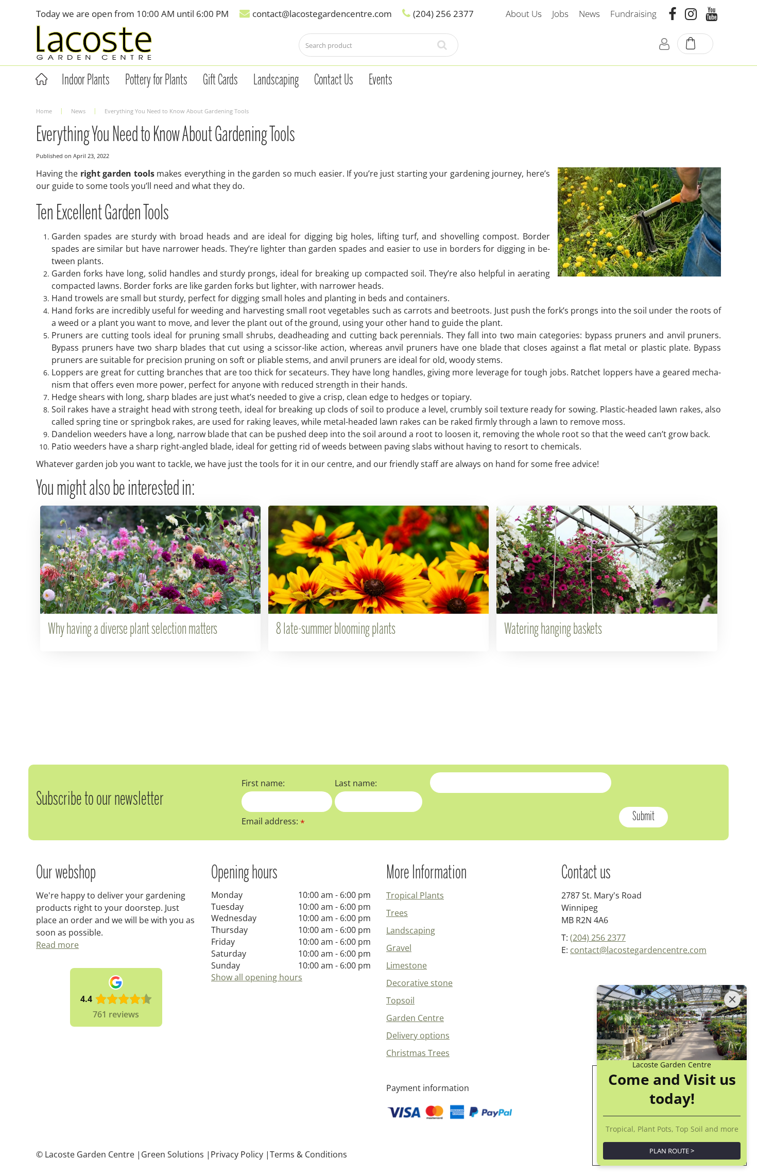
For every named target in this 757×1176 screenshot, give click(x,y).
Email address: (273, 821)
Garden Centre (415, 1018)
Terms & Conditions (308, 1154)
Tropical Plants (415, 895)
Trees (397, 913)
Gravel (398, 948)
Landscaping (410, 930)
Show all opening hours (256, 977)
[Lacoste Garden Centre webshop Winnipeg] (94, 42)
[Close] (732, 999)
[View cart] (696, 44)
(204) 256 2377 (598, 937)
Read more (57, 944)
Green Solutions (172, 1154)
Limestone (406, 965)
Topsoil (400, 1000)
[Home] (41, 79)
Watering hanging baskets (553, 629)
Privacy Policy (237, 1154)
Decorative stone (419, 983)
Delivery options (418, 1035)
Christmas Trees (418, 1053)
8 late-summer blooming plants (335, 629)
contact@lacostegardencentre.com (638, 950)
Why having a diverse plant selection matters (132, 629)
